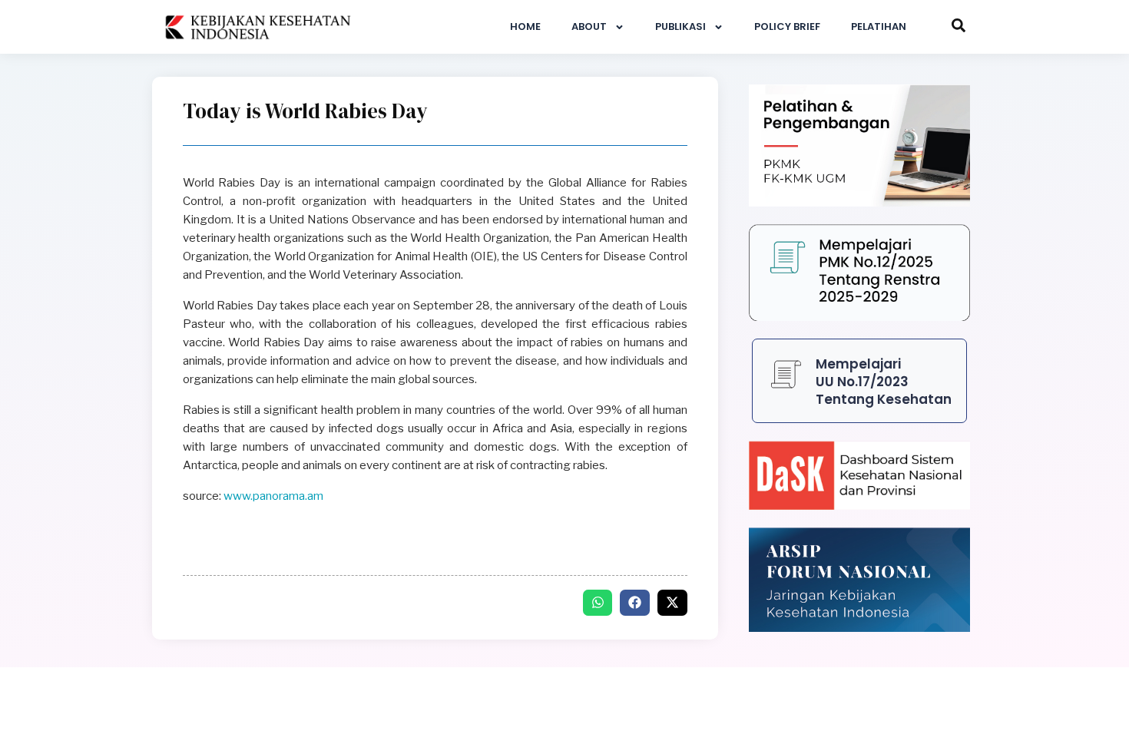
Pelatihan (878, 26)
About (589, 26)
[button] (598, 603)
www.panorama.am (273, 496)
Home (525, 26)
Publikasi (680, 26)
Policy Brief (787, 26)
